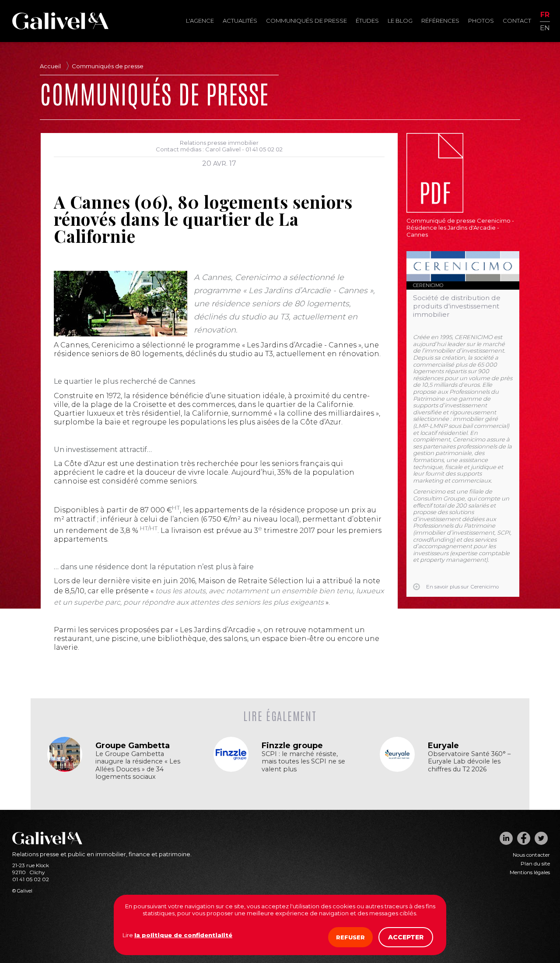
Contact (517, 20)
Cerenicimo (428, 285)
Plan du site (535, 864)
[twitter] (541, 838)
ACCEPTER (406, 937)
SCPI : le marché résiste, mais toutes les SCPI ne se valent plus (303, 761)
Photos (481, 20)
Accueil (50, 66)
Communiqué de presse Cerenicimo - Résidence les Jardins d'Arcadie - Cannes (460, 227)
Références (440, 20)
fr (545, 15)
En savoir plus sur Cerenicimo (462, 587)
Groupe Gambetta (132, 745)
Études (367, 20)
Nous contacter (531, 855)
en (545, 27)
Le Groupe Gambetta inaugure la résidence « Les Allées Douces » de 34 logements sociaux (137, 765)
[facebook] (523, 838)
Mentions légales (530, 872)
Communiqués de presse (306, 20)
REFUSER (350, 937)
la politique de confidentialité (183, 934)
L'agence (200, 20)
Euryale (443, 745)
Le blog (400, 20)
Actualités (240, 20)
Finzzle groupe (292, 745)
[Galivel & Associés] (60, 27)
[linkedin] (506, 838)
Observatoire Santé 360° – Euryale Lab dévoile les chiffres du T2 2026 (469, 761)
